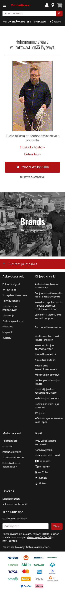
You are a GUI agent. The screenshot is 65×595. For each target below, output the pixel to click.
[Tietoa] (53, 5)
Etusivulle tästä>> (32, 147)
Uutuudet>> (32, 154)
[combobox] (32, 13)
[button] (37, 547)
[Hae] (59, 13)
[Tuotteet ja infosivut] (5, 5)
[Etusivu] (20, 5)
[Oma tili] (47, 5)
